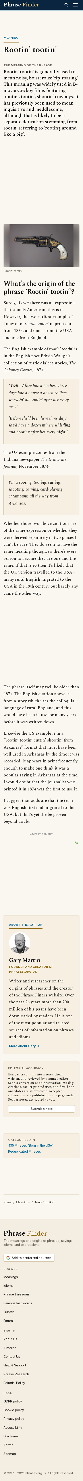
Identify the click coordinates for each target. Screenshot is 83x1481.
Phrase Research (16, 1374)
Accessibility (13, 1427)
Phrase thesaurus (17, 1294)
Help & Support (15, 1365)
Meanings (23, 1202)
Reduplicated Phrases (24, 1151)
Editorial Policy (14, 1383)
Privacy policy (14, 1418)
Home (8, 1202)
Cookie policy (14, 1410)
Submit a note (42, 1109)
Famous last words (18, 1303)
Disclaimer (11, 1436)
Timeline (10, 1348)
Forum (8, 1321)
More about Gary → (24, 1046)
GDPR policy (13, 1401)
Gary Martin (24, 960)
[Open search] (66, 5)
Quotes (9, 1312)
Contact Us (12, 1356)
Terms (8, 1445)
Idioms (9, 1285)
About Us (10, 1339)
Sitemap (10, 1454)
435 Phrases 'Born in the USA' (30, 1145)
